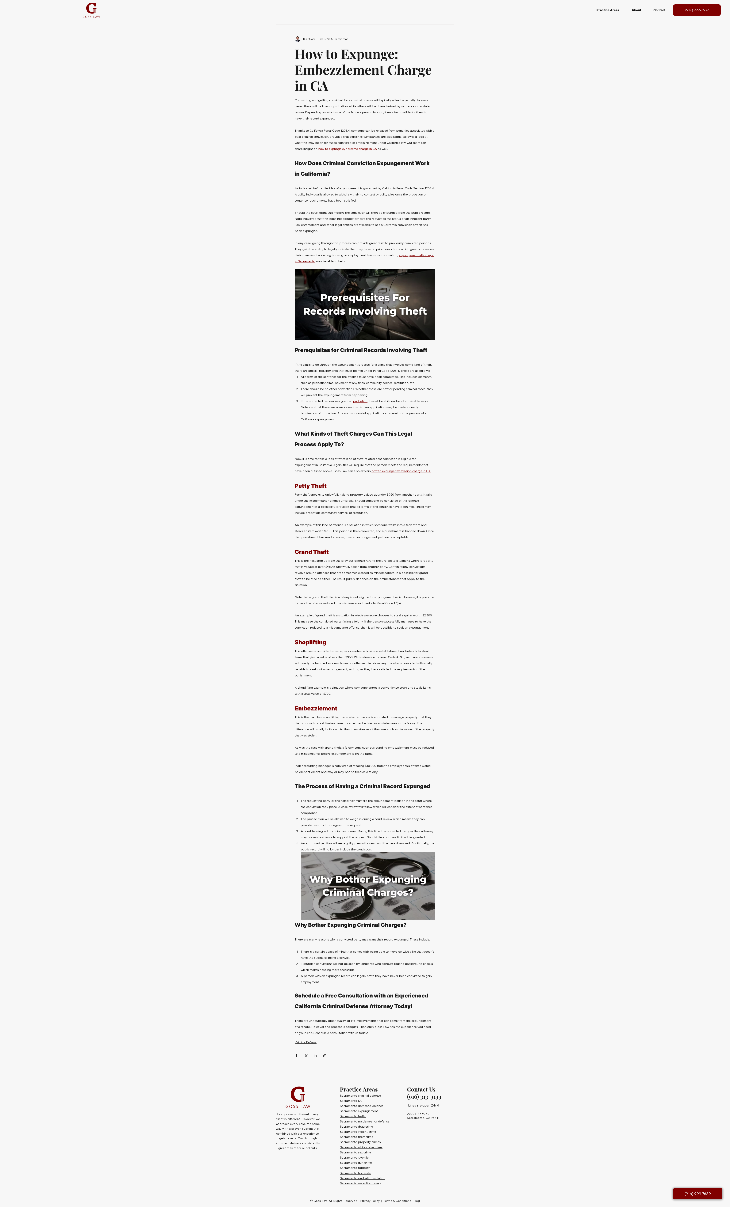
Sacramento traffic (353, 1116)
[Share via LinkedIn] (315, 1055)
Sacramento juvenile (354, 1157)
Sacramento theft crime (356, 1137)
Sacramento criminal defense (360, 1095)
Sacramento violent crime (358, 1131)
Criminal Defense (306, 1042)
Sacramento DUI (351, 1101)
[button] (607, 10)
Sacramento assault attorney (360, 1183)
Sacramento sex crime (355, 1152)
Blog (416, 1201)
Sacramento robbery (355, 1168)
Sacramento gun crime (356, 1162)
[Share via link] (324, 1055)
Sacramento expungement (359, 1111)
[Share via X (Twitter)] (306, 1055)
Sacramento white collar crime (361, 1147)
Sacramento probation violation (362, 1178)
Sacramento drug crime (356, 1126)
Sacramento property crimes (360, 1142)
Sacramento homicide (355, 1173)
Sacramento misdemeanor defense (365, 1121)
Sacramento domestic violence (361, 1106)
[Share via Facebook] (296, 1055)
